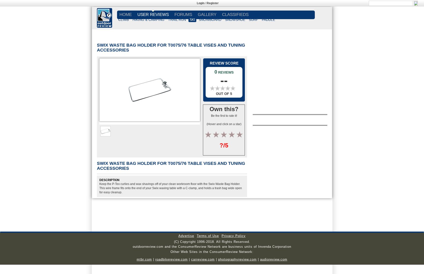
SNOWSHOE (235, 20)
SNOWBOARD (210, 20)
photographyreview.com (237, 259)
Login (200, 3)
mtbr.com (144, 259)
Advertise (186, 236)
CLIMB (123, 20)
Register (213, 3)
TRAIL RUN (177, 20)
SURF (253, 20)
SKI (192, 20)
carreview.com (203, 259)
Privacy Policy (234, 236)
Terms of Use (208, 236)
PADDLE (268, 20)
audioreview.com (273, 259)
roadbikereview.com (171, 259)
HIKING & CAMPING (148, 20)
